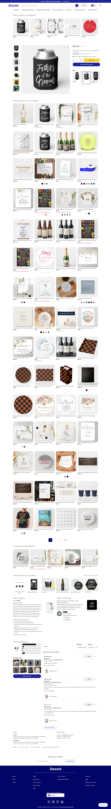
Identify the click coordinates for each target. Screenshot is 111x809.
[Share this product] (64, 47)
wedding (15, 742)
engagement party (17, 743)
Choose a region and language (54, 792)
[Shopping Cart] (100, 5)
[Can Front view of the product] (45, 69)
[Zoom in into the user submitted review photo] (16, 662)
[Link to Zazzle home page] (14, 5)
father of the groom (26, 743)
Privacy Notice (70, 807)
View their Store (66, 617)
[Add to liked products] (67, 47)
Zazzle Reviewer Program (50, 685)
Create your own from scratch (50, 612)
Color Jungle (87, 54)
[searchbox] (49, 5)
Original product (53, 671)
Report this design (92, 611)
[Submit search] (76, 5)
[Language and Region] (93, 5)
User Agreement (63, 807)
